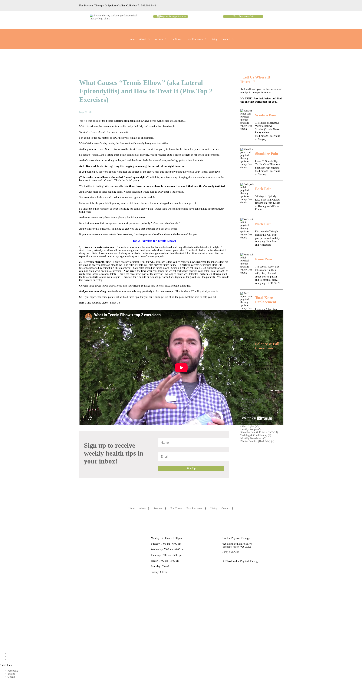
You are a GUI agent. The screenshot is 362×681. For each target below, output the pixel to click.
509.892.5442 (148, 5)
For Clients (176, 39)
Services (158, 39)
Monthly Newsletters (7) (253, 438)
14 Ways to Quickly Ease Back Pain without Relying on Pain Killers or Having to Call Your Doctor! (267, 203)
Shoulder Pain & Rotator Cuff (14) (259, 432)
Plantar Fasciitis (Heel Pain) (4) (257, 441)
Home (132, 39)
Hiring (213, 39)
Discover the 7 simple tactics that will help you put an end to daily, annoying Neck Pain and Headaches (267, 238)
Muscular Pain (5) (250, 423)
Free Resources (194, 39)
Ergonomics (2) (248, 411)
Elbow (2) (245, 408)
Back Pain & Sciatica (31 (253, 399)
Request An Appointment (173, 16)
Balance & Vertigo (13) (252, 405)
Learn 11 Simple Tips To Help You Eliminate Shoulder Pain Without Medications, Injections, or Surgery (268, 168)
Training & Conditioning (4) (255, 435)
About (142, 39)
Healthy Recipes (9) (251, 429)
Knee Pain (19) (248, 420)
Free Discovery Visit (244, 16)
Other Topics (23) (249, 426)
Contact (226, 39)
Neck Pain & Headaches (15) (255, 402)
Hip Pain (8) (247, 417)
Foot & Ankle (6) (249, 414)
